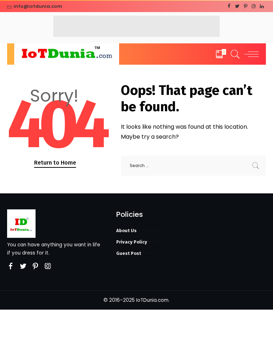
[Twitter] (237, 6)
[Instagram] (254, 6)
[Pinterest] (245, 6)
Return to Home (55, 162)
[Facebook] (229, 6)
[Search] (233, 54)
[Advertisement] (136, 26)
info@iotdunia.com (38, 6)
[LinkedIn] (262, 6)
